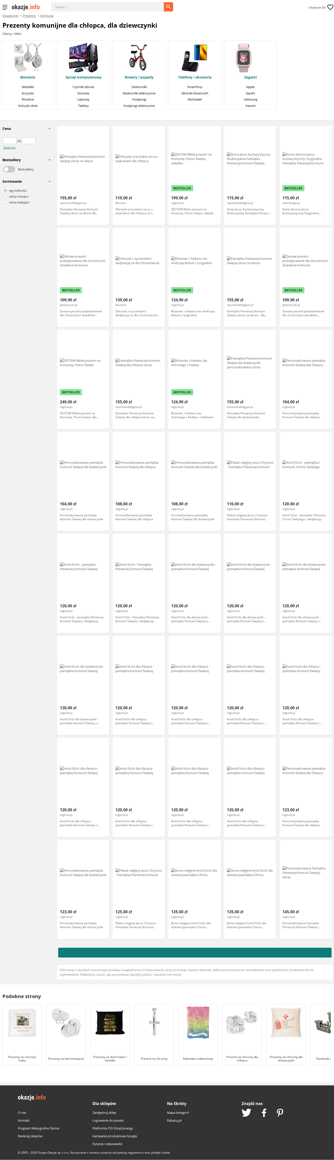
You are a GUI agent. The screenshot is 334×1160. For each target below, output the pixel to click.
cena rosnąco (18, 196)
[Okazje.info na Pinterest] (280, 1113)
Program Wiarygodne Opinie (38, 1128)
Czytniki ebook (83, 87)
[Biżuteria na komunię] (28, 58)
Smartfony (194, 87)
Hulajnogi (139, 99)
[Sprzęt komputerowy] (83, 58)
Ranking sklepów (30, 1136)
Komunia (47, 15)
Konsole (83, 93)
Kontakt (24, 1120)
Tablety (83, 105)
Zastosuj (9, 147)
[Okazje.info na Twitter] (246, 1113)
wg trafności (18, 190)
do (19, 141)
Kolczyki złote (28, 105)
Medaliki (28, 87)
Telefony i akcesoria (195, 77)
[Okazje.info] (27, 7)
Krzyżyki (28, 93)
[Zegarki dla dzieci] (244, 58)
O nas (22, 1112)
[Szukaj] (111, 4)
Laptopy (83, 99)
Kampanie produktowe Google (114, 1136)
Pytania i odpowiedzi (107, 1144)
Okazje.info (10, 15)
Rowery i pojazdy (139, 77)
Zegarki (250, 77)
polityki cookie (160, 1152)
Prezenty (29, 15)
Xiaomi (250, 105)
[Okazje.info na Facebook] (264, 1113)
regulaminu (136, 1152)
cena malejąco (19, 202)
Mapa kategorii (178, 1112)
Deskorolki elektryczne (139, 93)
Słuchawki (195, 99)
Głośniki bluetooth (194, 93)
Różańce (28, 99)
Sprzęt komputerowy (83, 77)
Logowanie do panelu (108, 1120)
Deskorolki (139, 87)
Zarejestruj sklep (104, 1112)
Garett (250, 93)
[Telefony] (195, 58)
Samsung (250, 99)
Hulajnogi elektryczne (139, 105)
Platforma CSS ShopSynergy (112, 1128)
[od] (10, 141)
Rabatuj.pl (174, 1120)
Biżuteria (27, 77)
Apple (250, 87)
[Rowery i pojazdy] (139, 58)
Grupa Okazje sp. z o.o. (53, 1152)
